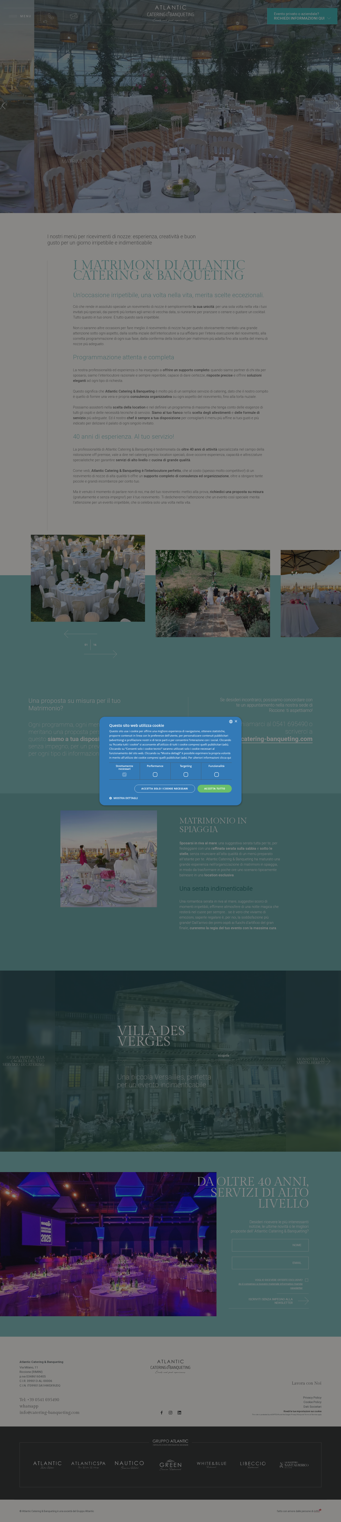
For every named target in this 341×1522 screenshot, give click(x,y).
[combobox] (231, 721)
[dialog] (170, 761)
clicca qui (225, 757)
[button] (123, 798)
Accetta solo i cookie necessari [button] (164, 788)
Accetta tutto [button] (214, 788)
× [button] (235, 721)
